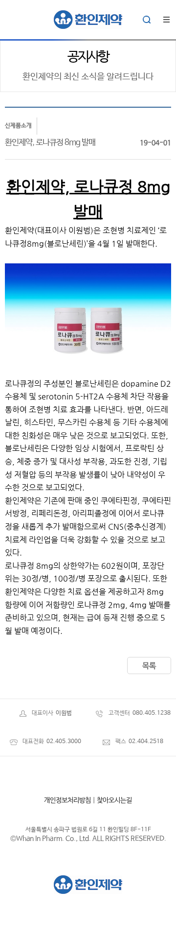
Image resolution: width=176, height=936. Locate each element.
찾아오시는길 (114, 800)
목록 (149, 666)
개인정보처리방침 (67, 800)
